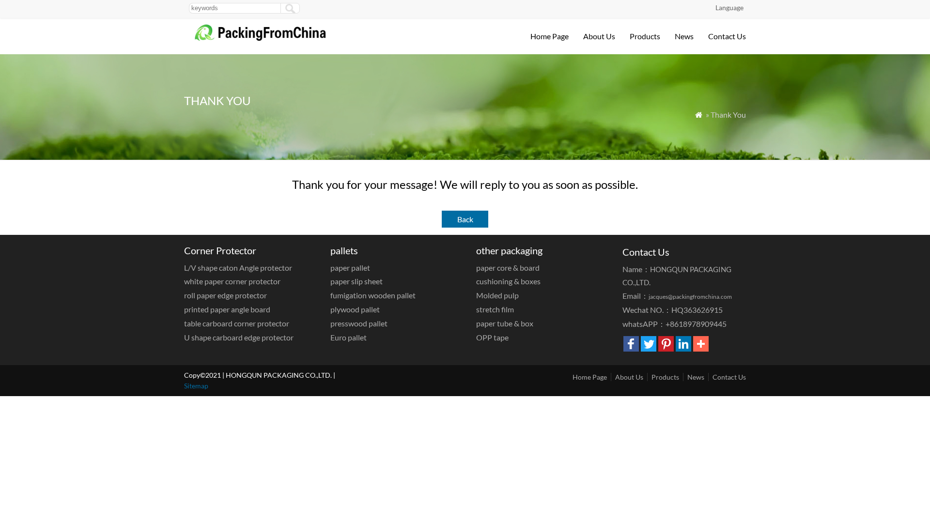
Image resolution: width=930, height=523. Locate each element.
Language (729, 7)
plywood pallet (355, 309)
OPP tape (492, 337)
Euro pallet (348, 337)
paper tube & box (504, 323)
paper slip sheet (356, 281)
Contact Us (727, 36)
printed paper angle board (227, 309)
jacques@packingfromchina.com (690, 296)
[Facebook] (631, 344)
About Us (599, 36)
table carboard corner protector (236, 323)
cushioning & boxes (508, 281)
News (684, 36)
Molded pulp (497, 295)
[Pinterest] (666, 344)
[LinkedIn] (683, 344)
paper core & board (508, 267)
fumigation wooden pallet (373, 295)
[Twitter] (648, 344)
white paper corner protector (232, 281)
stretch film (495, 309)
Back (465, 219)
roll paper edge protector (225, 295)
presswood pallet (359, 323)
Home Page (549, 36)
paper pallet (350, 267)
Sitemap (196, 386)
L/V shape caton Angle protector (238, 267)
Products (645, 36)
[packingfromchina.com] (268, 39)
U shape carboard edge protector (239, 337)
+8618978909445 (696, 323)
